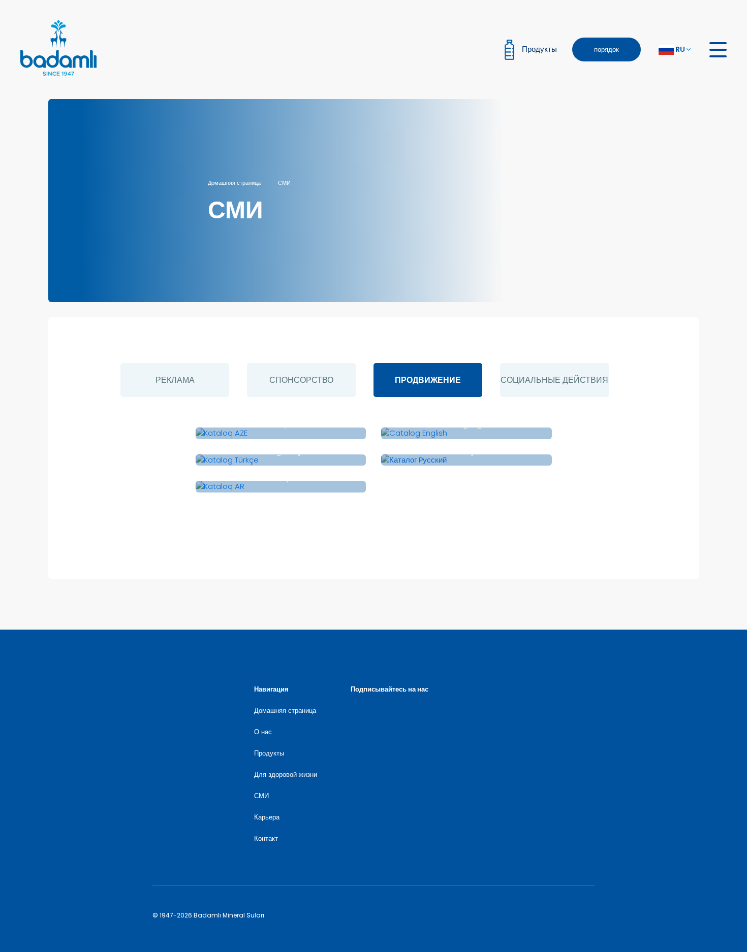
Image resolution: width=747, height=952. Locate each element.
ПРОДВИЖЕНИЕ (428, 380)
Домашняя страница (234, 183)
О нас (263, 732)
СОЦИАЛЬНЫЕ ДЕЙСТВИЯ (554, 380)
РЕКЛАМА (175, 380)
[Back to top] (692, 897)
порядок (606, 49)
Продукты (269, 753)
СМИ (284, 183)
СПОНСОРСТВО (301, 380)
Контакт (266, 838)
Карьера (266, 817)
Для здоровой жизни (285, 774)
